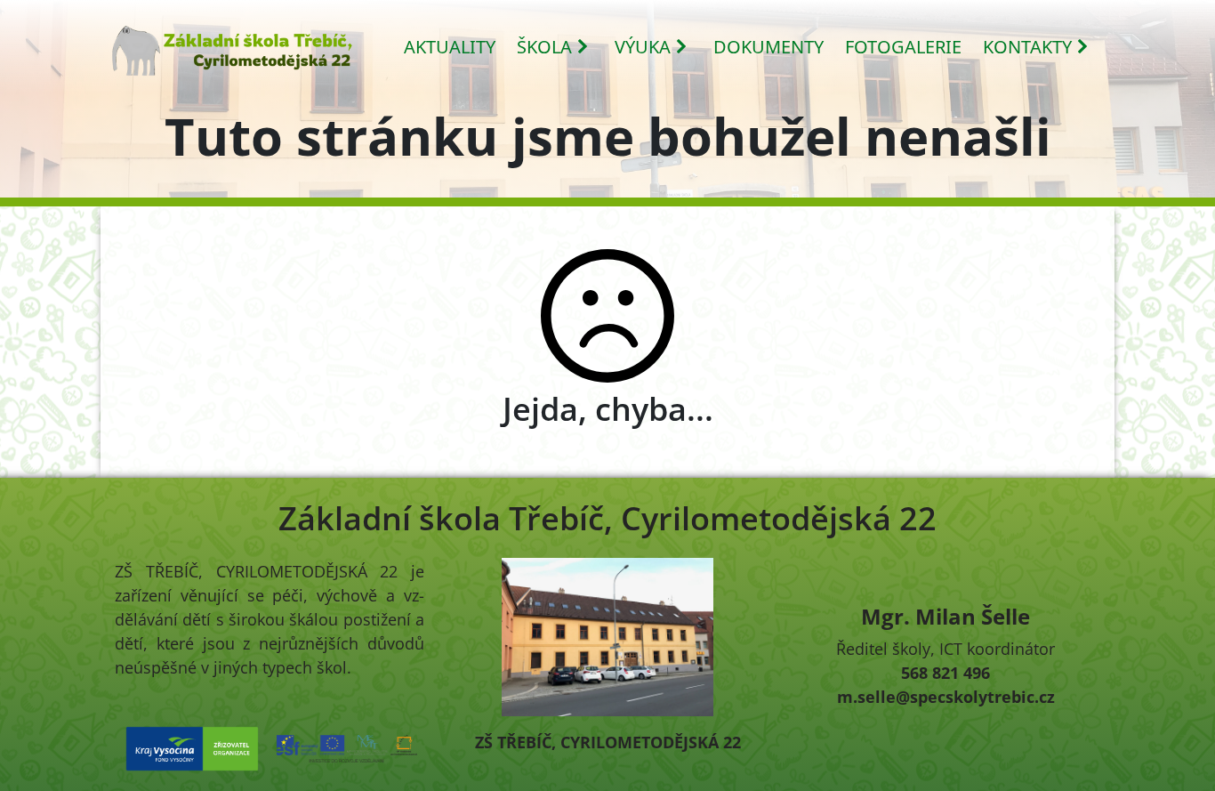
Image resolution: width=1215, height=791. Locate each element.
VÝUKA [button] (643, 47)
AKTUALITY (449, 47)
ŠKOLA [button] (544, 47)
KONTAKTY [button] (1027, 47)
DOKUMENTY (768, 47)
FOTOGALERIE (903, 47)
